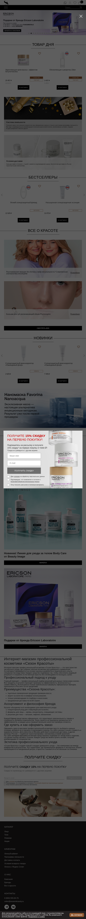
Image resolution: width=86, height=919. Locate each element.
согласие (17, 476)
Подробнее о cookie (36, 917)
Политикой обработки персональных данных (25, 481)
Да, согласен (76, 915)
